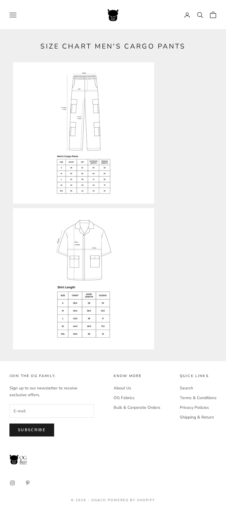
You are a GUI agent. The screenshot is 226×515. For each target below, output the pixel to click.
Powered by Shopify (131, 500)
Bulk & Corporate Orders (137, 407)
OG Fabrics (124, 398)
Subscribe (32, 430)
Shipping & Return (197, 417)
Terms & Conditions (198, 398)
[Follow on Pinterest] (28, 483)
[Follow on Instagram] (12, 483)
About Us (122, 388)
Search (186, 388)
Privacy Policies (194, 407)
